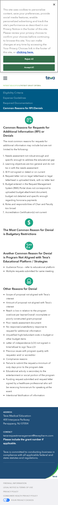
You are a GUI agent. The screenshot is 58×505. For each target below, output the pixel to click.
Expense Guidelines (14, 98)
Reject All (29, 59)
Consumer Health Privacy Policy (20, 496)
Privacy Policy (10, 491)
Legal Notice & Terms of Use (18, 487)
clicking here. (25, 52)
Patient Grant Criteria (31, 86)
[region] (29, 36)
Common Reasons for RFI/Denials (23, 108)
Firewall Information (14, 483)
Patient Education (11, 86)
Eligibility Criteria (13, 93)
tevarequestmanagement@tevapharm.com (28, 435)
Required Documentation (18, 103)
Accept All (29, 67)
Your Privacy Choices (22, 500)
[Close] (54, 4)
